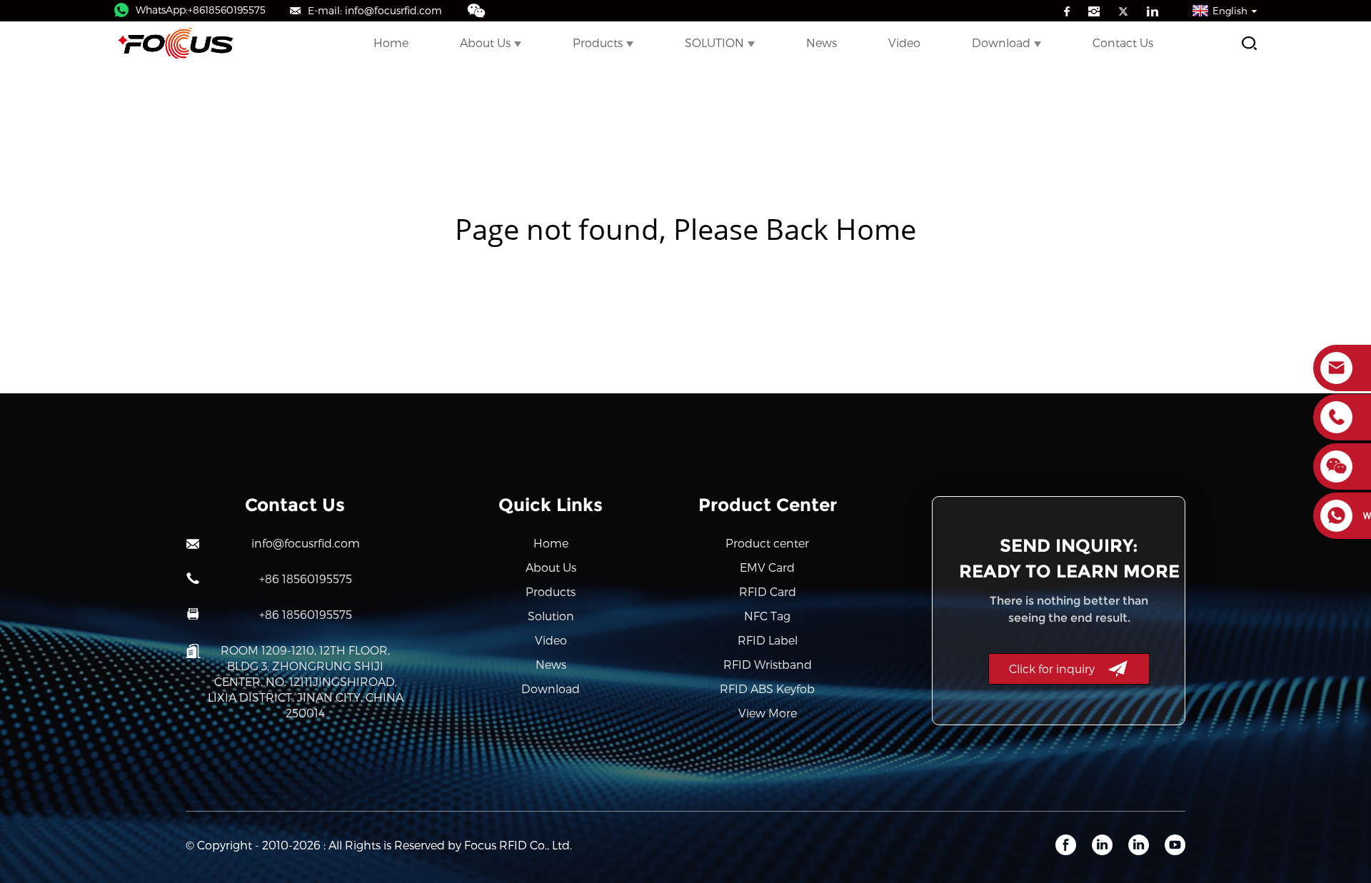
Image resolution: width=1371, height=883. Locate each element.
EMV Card (767, 567)
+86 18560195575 (305, 578)
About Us (485, 42)
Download (1001, 42)
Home (390, 42)
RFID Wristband (767, 664)
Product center (767, 543)
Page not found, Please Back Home (685, 228)
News (821, 42)
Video (904, 42)
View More (767, 713)
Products (598, 42)
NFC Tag (767, 615)
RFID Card (767, 591)
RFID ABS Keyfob (767, 688)
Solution (551, 615)
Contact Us (1123, 42)
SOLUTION (714, 42)
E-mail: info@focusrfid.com (375, 10)
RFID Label (768, 640)
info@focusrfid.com (305, 543)
